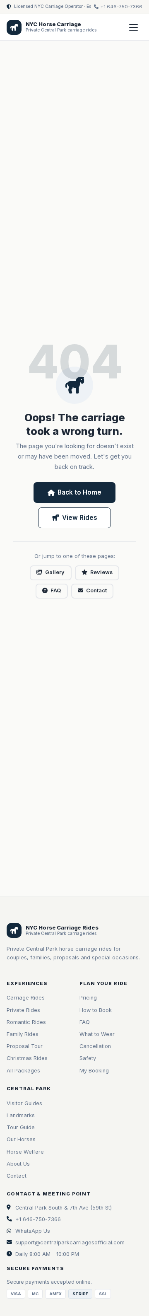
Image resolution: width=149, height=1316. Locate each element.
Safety (87, 1058)
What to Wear (97, 1034)
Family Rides (22, 1034)
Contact (96, 590)
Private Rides (23, 1010)
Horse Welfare (25, 1152)
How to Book (95, 1010)
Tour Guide (21, 1127)
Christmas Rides (27, 1058)
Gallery (55, 572)
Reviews (101, 572)
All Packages (23, 1070)
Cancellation (95, 1046)
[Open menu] (133, 27)
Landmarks (21, 1115)
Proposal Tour (25, 1046)
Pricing (88, 998)
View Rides (79, 518)
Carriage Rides (26, 998)
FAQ (55, 590)
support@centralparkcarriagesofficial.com (70, 1242)
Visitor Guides (24, 1103)
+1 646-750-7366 (38, 1219)
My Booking (94, 1070)
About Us (18, 1164)
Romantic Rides (26, 1022)
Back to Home (79, 492)
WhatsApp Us (32, 1231)
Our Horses (21, 1139)
